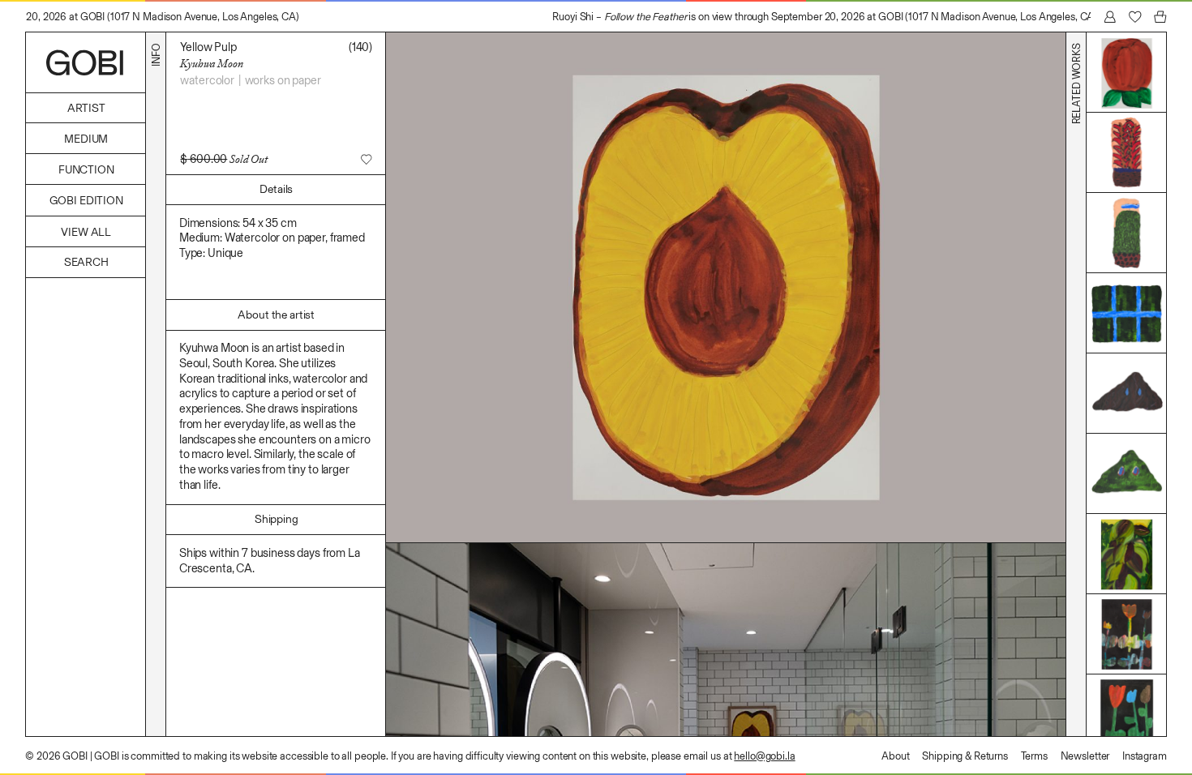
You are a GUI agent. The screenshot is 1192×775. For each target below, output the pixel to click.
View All (86, 232)
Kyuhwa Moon (211, 63)
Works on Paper (283, 80)
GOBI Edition (86, 201)
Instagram (1144, 756)
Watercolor (207, 80)
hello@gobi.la (764, 756)
